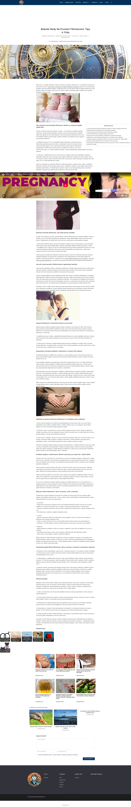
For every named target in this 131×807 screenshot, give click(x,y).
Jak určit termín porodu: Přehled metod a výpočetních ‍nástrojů (101, 132)
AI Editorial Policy (65, 805)
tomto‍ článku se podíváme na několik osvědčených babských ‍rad (64, 86)
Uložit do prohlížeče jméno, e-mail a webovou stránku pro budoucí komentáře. (58, 754)
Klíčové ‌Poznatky (91, 144)
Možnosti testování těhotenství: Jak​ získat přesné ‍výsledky (100, 130)
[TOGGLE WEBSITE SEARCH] (111, 2)
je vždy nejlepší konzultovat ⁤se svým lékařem (76, 258)
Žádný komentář (83, 35)
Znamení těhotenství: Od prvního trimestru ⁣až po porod (99, 133)
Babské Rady (51, 35)
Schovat (110, 125)
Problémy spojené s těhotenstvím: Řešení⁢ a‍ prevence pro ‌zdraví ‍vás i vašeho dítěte (106, 139)
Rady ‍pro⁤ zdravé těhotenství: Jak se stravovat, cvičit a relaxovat (102, 140)
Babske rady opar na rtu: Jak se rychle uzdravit (65, 727)
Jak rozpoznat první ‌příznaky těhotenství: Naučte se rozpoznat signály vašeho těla (106, 128)
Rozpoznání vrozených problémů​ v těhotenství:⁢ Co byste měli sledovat (103, 135)
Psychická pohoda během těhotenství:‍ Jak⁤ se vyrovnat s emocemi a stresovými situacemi (108, 142)
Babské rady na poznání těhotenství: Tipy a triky (70, 41)
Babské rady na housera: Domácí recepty (41, 726)
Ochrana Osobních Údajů (72, 796)
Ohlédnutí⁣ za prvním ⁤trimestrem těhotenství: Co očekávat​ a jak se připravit (104, 137)
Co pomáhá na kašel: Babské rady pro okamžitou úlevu (90, 712)
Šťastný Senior (66, 37)
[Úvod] (49, 41)
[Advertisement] (65, 15)
